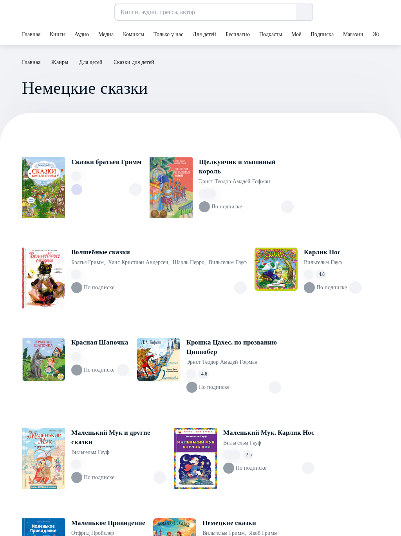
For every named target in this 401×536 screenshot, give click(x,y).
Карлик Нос (322, 252)
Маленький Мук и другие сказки (110, 437)
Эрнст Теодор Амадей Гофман (234, 181)
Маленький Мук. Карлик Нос (268, 432)
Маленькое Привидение (108, 523)
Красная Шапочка (99, 342)
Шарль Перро (189, 262)
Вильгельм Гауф (228, 262)
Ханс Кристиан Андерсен (139, 262)
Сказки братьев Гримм (106, 162)
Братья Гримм (88, 262)
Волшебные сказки (100, 252)
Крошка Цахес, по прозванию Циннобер (231, 347)
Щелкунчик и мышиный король (237, 166)
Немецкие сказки (229, 523)
